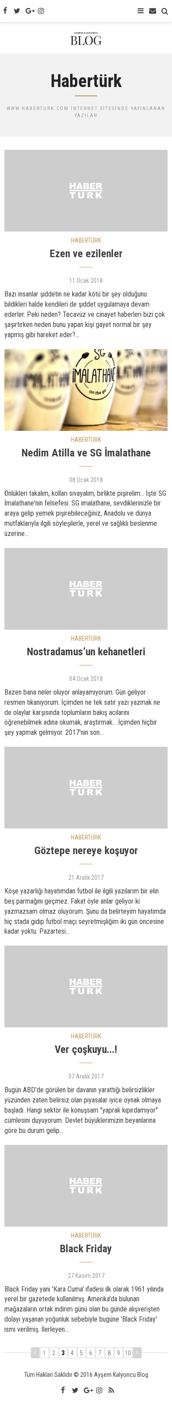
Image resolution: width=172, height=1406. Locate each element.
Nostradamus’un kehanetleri (86, 652)
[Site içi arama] (165, 11)
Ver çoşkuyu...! (86, 1049)
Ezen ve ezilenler (86, 253)
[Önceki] (35, 1352)
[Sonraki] (137, 1352)
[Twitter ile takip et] (17, 11)
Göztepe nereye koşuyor (86, 850)
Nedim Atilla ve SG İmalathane (86, 453)
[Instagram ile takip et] (41, 11)
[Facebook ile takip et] (5, 11)
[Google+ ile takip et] (29, 11)
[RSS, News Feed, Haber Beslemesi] (111, 1390)
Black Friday (86, 1249)
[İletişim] (152, 11)
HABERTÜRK (86, 240)
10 (128, 1353)
